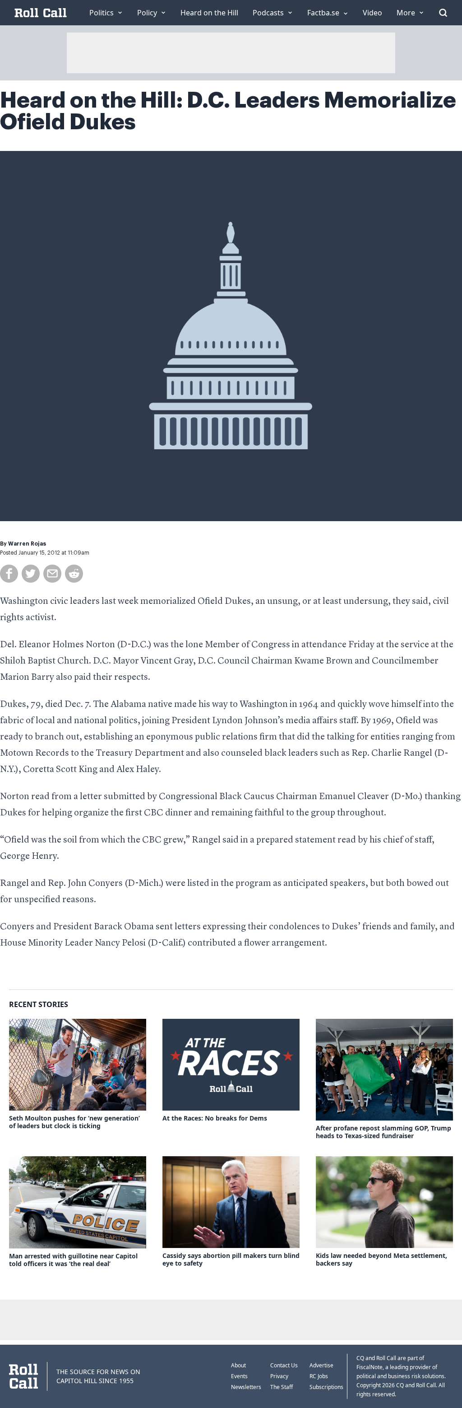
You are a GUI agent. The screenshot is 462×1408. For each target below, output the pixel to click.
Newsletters (246, 1387)
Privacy (279, 1376)
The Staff (281, 1387)
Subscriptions (326, 1387)
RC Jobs (319, 1376)
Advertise (321, 1365)
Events (239, 1376)
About (238, 1365)
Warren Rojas (27, 543)
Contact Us (284, 1365)
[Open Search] (443, 12)
